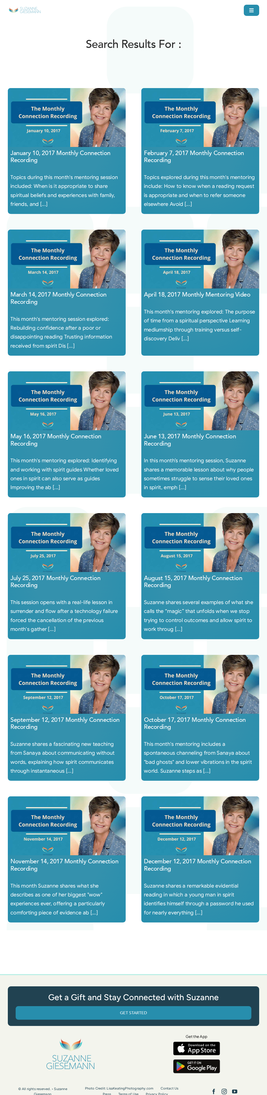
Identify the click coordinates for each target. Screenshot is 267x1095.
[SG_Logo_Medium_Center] (70, 1038)
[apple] (196, 1044)
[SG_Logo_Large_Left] (24, 9)
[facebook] (213, 1091)
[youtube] (234, 1091)
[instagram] (224, 1091)
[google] (196, 1062)
